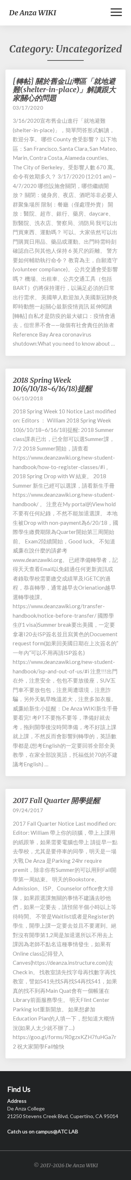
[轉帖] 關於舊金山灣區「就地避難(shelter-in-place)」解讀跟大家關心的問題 (64, 89)
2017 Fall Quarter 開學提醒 (56, 800)
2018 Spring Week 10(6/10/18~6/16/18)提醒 (52, 384)
